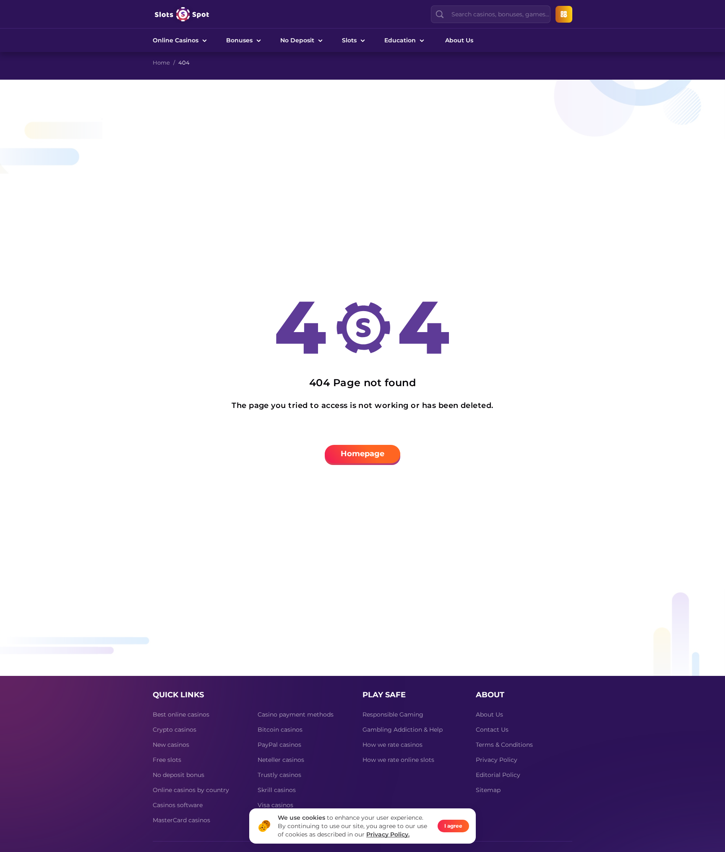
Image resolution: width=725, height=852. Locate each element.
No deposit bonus (178, 775)
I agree (453, 826)
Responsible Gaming (392, 714)
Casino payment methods (296, 714)
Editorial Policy (498, 775)
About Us (459, 40)
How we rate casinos (392, 744)
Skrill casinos (277, 790)
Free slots (167, 760)
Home (161, 62)
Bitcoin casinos (280, 729)
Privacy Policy (496, 760)
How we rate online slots (398, 760)
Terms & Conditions (504, 744)
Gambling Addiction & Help (402, 729)
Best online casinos (181, 714)
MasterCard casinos (181, 820)
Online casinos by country (191, 790)
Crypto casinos (174, 729)
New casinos (171, 744)
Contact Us (492, 729)
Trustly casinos (279, 775)
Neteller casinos (281, 760)
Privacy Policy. (387, 834)
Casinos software (178, 805)
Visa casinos (275, 805)
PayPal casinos (279, 744)
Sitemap (488, 790)
